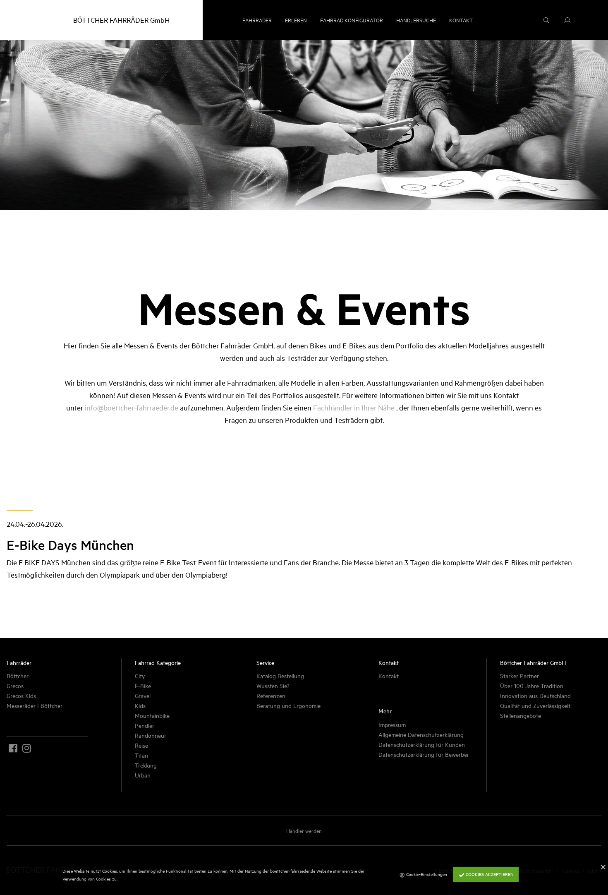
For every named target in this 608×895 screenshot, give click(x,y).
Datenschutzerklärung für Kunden (421, 744)
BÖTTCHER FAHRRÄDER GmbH (121, 19)
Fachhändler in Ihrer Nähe (354, 407)
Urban (143, 775)
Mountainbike (152, 715)
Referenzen (270, 695)
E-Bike (143, 685)
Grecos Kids (21, 695)
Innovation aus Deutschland (535, 695)
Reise (141, 745)
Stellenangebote (520, 715)
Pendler (144, 725)
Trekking (146, 765)
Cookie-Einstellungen (426, 874)
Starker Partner (519, 675)
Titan (141, 755)
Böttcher (18, 675)
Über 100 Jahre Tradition (531, 685)
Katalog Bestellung (280, 675)
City (140, 675)
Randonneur (150, 735)
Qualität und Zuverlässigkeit (535, 705)
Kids (140, 705)
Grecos (15, 685)
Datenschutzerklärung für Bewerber (423, 754)
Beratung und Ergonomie (288, 705)
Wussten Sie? (273, 685)
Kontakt (388, 675)
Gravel (143, 695)
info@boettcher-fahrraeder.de (131, 407)
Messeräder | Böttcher (34, 705)
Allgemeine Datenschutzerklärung (421, 734)
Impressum (392, 724)
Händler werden (304, 830)
